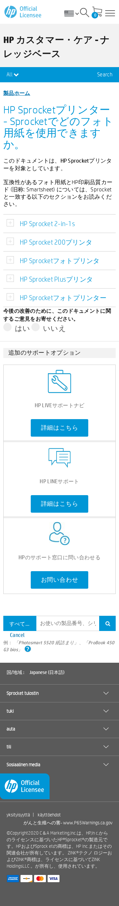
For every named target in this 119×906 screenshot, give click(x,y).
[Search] (84, 13)
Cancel (17, 635)
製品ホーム (16, 93)
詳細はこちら (59, 428)
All (10, 74)
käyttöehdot (49, 815)
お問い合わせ (59, 580)
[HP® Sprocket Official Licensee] (23, 12)
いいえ (54, 328)
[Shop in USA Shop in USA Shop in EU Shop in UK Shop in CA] (74, 13)
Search (104, 74)
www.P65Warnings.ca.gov (87, 823)
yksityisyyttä (18, 815)
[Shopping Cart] (97, 12)
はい (22, 328)
